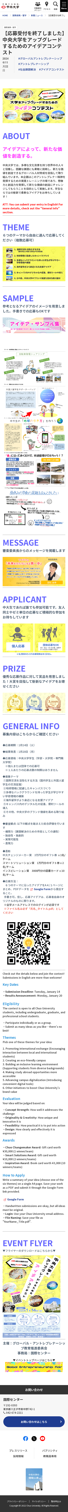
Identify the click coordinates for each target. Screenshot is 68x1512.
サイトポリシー (39, 1501)
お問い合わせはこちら (34, 1422)
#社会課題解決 (27, 69)
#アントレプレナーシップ (33, 64)
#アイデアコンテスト (51, 69)
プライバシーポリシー (17, 1501)
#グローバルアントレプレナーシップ (40, 58)
